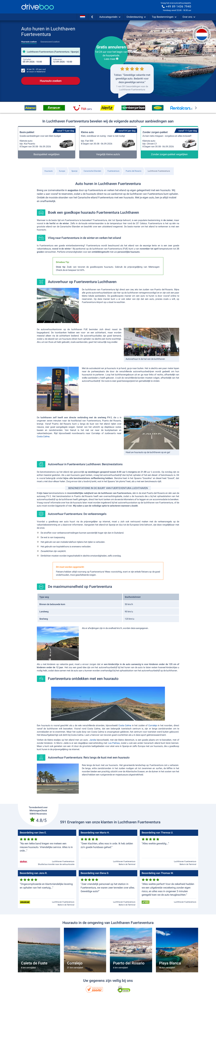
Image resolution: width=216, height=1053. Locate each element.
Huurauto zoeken (51, 80)
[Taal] (82, 17)
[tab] (29, 41)
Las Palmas (114, 743)
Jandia (92, 740)
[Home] (37, 7)
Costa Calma (43, 436)
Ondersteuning (135, 16)
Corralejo (152, 725)
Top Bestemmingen (162, 16)
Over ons (187, 16)
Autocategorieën (108, 16)
